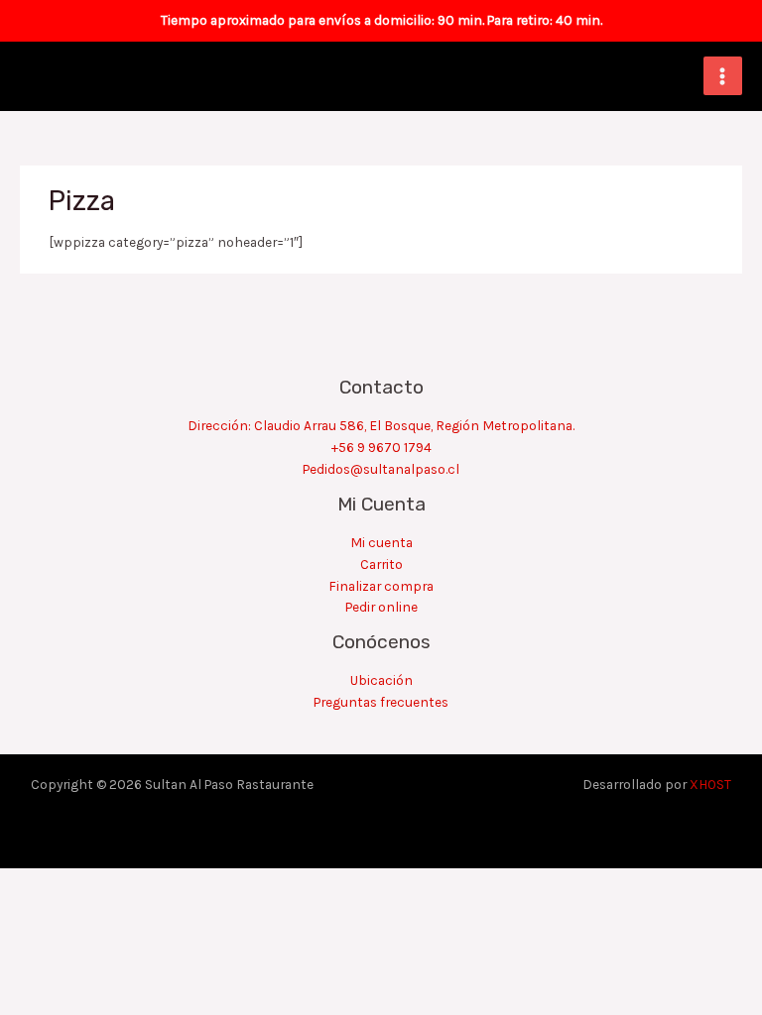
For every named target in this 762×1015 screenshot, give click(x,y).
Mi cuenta (381, 542)
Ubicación (381, 680)
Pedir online (381, 607)
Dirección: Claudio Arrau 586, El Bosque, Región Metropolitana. (381, 425)
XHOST (710, 784)
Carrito (381, 564)
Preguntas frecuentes (381, 702)
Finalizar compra (381, 586)
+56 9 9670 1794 (381, 447)
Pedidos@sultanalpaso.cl (381, 469)
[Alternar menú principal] (722, 75)
